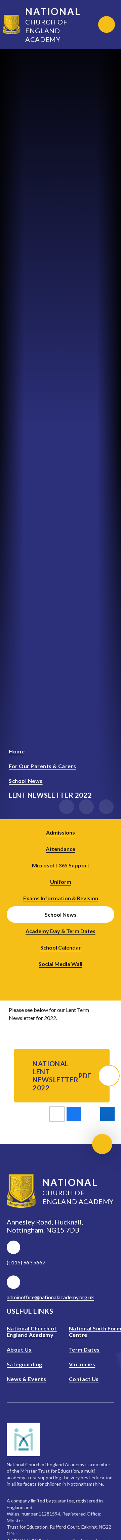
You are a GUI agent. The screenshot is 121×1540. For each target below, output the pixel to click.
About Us (19, 1349)
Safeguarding (24, 1364)
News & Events (26, 1379)
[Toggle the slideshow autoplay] (106, 806)
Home (17, 751)
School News (25, 781)
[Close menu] (106, 24)
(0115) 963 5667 (26, 1262)
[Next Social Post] (70, 978)
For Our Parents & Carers (42, 766)
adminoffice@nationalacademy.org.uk (50, 1297)
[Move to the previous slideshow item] (66, 806)
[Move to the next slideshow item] (86, 806)
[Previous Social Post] (51, 978)
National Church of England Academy (32, 1331)
